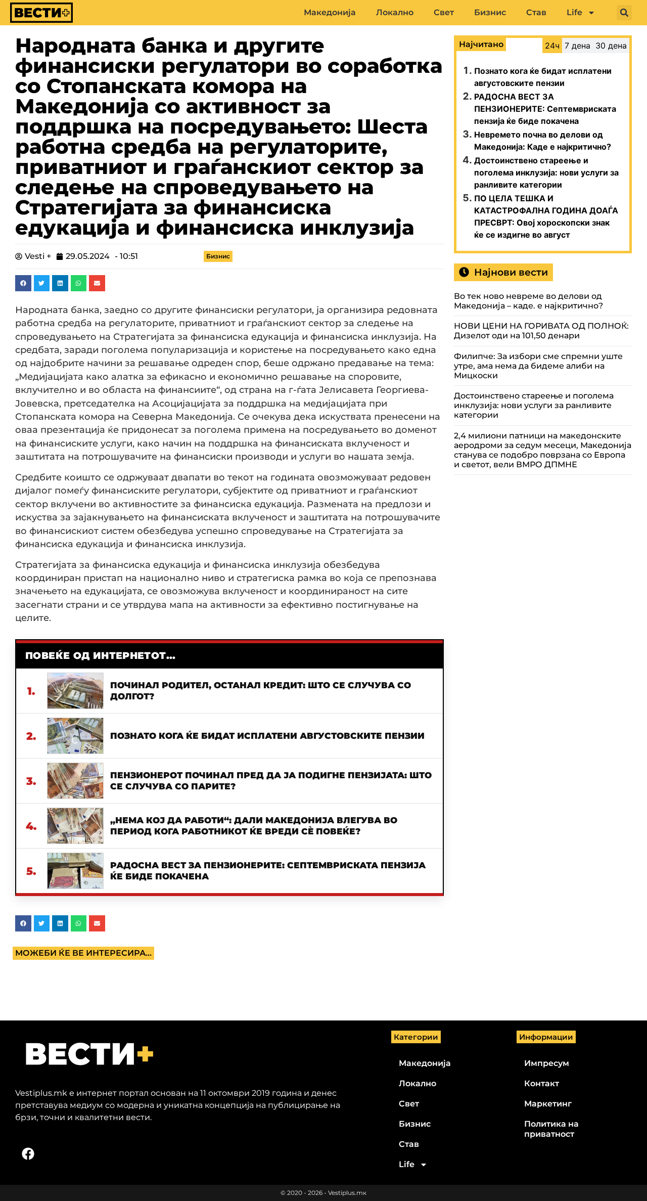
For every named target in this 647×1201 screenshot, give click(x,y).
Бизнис (490, 12)
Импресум (546, 1063)
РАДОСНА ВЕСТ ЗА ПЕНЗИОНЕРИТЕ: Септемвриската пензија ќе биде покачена (545, 109)
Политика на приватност (551, 1129)
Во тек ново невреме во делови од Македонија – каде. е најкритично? (528, 300)
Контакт (541, 1083)
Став (536, 12)
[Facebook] (27, 1153)
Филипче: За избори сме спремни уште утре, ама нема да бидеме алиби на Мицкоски (538, 365)
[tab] (552, 45)
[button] (624, 12)
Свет (444, 12)
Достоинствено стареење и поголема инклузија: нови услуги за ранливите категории (546, 172)
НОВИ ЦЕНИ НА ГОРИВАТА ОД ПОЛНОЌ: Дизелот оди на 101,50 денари (541, 330)
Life (574, 12)
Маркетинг (548, 1103)
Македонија (330, 12)
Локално (394, 12)
